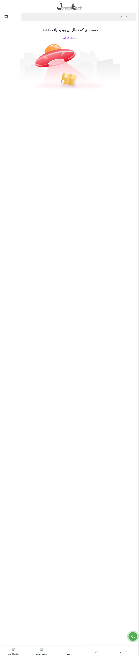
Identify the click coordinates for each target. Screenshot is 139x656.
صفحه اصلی (69, 37)
